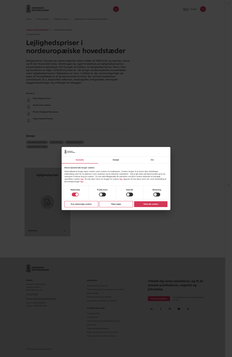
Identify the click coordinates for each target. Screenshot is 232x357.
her (82, 179)
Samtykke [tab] (80, 160)
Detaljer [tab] (116, 160)
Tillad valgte (116, 204)
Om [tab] (152, 160)
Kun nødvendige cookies (81, 204)
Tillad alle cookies (150, 204)
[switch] (102, 194)
